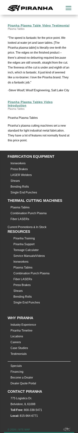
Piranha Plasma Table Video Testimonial (38, 25)
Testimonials (19, 353)
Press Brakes (19, 169)
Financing (17, 371)
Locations (17, 336)
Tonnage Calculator (26, 250)
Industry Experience (23, 324)
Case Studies (19, 348)
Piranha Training (24, 238)
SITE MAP (24, 429)
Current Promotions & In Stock (27, 227)
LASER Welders (21, 175)
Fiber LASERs (20, 219)
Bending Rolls (20, 186)
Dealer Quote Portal (23, 383)
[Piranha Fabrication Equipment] (66, 429)
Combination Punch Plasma (29, 213)
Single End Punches (24, 192)
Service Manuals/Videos (29, 255)
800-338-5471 (33, 410)
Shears (15, 180)
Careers (16, 342)
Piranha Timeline (21, 330)
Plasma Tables (16, 28)
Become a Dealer (22, 377)
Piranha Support (23, 244)
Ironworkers (18, 163)
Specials (16, 365)
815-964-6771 (29, 415)
